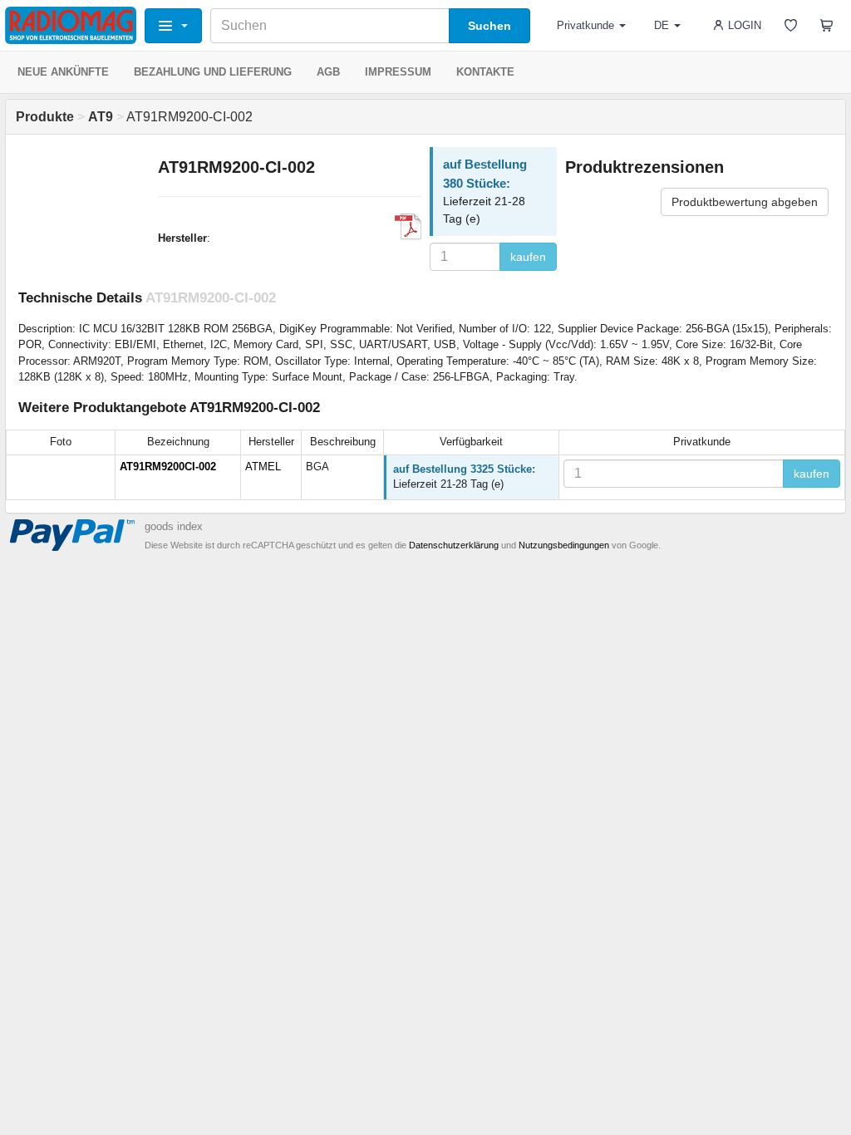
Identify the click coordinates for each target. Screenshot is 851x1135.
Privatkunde (585, 25)
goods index (174, 526)
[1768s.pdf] (408, 227)
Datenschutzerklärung (454, 545)
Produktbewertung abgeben (744, 202)
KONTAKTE (485, 72)
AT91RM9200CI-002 (168, 466)
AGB (328, 72)
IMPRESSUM (398, 72)
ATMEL (263, 466)
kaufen (528, 256)
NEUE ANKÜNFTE (63, 72)
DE (661, 25)
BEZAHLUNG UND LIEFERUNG (213, 72)
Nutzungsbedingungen (564, 545)
